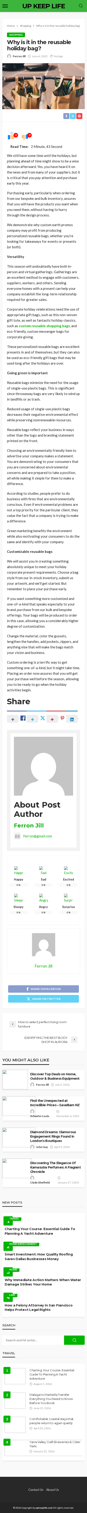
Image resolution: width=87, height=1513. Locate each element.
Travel (14, 1218)
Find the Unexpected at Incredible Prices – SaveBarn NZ (55, 1103)
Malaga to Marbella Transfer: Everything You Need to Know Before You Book (51, 1399)
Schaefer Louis (39, 1116)
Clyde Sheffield (40, 1182)
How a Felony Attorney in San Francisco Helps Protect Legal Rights (38, 1307)
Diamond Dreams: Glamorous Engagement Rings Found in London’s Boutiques (53, 1136)
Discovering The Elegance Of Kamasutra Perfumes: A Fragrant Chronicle (55, 1167)
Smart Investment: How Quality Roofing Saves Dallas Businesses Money (39, 1256)
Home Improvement (23, 1243)
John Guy (42, 1147)
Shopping (16, 34)
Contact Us (35, 1490)
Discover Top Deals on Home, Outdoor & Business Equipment (54, 1076)
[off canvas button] (5, 6)
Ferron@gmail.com (37, 836)
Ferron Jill (19, 56)
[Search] (81, 6)
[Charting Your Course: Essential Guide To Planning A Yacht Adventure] (15, 1376)
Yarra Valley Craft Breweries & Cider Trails (55, 1444)
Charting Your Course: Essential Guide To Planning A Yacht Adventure (40, 1231)
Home (13, 1269)
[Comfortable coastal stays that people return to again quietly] (15, 1425)
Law (12, 1294)
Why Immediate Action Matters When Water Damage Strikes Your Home (43, 1282)
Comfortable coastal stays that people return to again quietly (51, 1421)
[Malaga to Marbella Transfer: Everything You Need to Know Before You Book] (15, 1401)
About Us (52, 1490)
